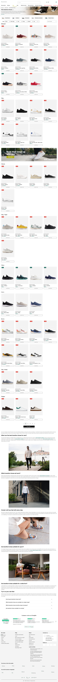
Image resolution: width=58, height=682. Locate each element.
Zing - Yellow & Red (18, 235)
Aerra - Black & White (5, 312)
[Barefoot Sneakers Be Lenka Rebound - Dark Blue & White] (50, 57)
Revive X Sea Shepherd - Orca (35, 363)
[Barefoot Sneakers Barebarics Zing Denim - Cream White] (21, 379)
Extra (6, 21)
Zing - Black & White (47, 118)
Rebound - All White (4, 44)
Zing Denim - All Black (33, 390)
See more (2, 14)
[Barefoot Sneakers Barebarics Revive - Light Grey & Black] (21, 353)
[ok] (38, 2)
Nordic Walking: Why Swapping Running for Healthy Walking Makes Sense (36, 655)
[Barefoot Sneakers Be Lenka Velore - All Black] (7, 275)
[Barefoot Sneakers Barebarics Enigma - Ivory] (36, 406)
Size (18, 21)
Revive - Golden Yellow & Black (6, 363)
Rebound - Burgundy (19, 44)
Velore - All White (33, 285)
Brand (29, 21)
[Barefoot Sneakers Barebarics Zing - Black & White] (50, 108)
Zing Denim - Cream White (20, 390)
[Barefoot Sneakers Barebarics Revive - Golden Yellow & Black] (7, 353)
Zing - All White (4, 118)
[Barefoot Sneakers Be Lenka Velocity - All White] (21, 174)
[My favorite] (51, 2)
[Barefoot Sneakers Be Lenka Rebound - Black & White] (36, 57)
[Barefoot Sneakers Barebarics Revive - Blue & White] (36, 329)
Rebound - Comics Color (34, 44)
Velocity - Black (46, 184)
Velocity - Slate (4, 208)
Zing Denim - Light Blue (5, 390)
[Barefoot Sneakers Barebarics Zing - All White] (7, 108)
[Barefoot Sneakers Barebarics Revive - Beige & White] (21, 329)
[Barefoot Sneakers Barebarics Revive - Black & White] (50, 329)
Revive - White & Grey (5, 339)
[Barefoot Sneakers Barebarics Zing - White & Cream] (36, 108)
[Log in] (53, 2)
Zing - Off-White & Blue (5, 235)
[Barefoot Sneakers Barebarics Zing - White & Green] (36, 224)
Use (34, 21)
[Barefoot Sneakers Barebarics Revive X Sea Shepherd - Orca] (36, 353)
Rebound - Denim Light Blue (20, 68)
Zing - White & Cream (33, 118)
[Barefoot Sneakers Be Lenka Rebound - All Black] (7, 57)
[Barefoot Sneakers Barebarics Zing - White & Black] (7, 132)
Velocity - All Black (4, 184)
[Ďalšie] (55, 18)
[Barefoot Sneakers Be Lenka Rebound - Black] (7, 81)
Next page (28, 426)
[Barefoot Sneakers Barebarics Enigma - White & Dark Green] (21, 406)
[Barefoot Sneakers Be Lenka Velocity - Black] (50, 174)
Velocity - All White (18, 184)
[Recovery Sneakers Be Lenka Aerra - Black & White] (7, 302)
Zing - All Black (18, 118)
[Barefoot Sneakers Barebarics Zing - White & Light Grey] (21, 132)
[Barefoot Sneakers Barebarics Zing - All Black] (21, 108)
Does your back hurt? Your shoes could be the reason (36, 658)
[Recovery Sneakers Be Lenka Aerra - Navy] (36, 302)
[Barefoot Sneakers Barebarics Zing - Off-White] (7, 248)
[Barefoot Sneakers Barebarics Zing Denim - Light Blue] (7, 379)
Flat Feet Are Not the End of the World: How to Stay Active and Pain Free (36, 660)
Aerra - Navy (32, 312)
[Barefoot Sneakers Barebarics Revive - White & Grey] (7, 329)
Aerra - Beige (17, 312)
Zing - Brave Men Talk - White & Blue (36, 142)
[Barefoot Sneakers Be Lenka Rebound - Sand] (50, 34)
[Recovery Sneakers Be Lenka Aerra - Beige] (21, 302)
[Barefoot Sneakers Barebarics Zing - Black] (50, 224)
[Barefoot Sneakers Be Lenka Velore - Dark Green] (21, 275)
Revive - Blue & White (33, 339)
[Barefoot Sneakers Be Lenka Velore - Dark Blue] (50, 275)
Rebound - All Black (4, 68)
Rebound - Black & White (34, 68)
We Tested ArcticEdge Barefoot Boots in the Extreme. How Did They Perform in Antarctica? (36, 652)
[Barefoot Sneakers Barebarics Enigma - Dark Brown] (7, 406)
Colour (23, 21)
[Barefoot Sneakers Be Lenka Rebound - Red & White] (36, 81)
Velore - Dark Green (18, 285)
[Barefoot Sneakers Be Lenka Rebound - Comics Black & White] (21, 81)
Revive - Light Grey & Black (20, 363)
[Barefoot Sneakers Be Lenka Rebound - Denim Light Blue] (21, 57)
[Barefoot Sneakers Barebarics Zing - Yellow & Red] (21, 224)
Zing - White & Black (4, 142)
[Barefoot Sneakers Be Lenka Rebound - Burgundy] (21, 34)
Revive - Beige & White (19, 339)
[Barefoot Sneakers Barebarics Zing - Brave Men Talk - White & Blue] (36, 132)
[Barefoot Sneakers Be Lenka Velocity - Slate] (7, 198)
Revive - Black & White (48, 339)
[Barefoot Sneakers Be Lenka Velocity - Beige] (36, 174)
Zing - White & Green (33, 235)
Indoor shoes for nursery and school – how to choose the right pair (36, 649)
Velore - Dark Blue (47, 285)
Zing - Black (46, 235)
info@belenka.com (49, 640)
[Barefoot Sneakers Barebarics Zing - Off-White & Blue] (7, 224)
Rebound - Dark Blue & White (49, 68)
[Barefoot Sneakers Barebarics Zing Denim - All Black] (36, 379)
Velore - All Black (4, 285)
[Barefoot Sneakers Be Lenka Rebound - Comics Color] (36, 34)
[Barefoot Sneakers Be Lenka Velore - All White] (36, 275)
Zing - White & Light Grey (19, 142)
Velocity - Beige (32, 184)
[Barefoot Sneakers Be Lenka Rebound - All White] (7, 34)
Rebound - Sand (46, 44)
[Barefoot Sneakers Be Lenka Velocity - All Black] (7, 174)
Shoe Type (12, 21)
